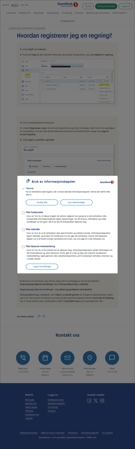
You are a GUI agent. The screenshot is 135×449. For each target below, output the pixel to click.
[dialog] (67, 224)
